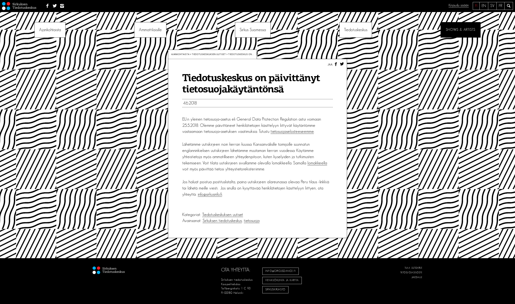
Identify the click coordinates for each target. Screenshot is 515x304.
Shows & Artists (460, 30)
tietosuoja (252, 220)
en (484, 6)
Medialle (417, 277)
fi (476, 6)
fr (500, 6)
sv (492, 6)
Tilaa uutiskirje (413, 268)
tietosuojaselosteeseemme (292, 131)
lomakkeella (317, 163)
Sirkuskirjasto (275, 289)
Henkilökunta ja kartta (282, 280)
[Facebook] (47, 6)
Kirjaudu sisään (459, 5)
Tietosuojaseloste (411, 272)
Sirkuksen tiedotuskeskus (222, 220)
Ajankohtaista (50, 30)
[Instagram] (62, 6)
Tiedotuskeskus (355, 30)
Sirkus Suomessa (253, 30)
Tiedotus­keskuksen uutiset (209, 54)
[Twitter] (55, 6)
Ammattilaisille (150, 30)
